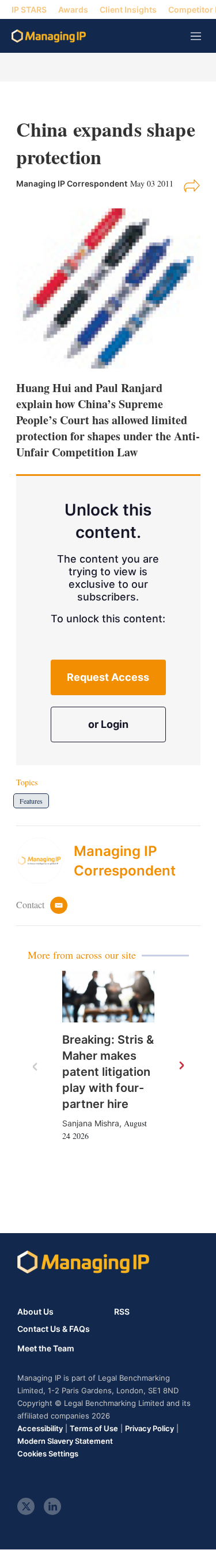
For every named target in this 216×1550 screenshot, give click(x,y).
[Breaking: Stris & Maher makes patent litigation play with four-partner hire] (108, 996)
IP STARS (29, 9)
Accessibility (40, 1428)
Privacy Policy (149, 1428)
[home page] (49, 35)
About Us (35, 1311)
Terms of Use (94, 1428)
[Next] (181, 1066)
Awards (73, 9)
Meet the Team (45, 1348)
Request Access (108, 677)
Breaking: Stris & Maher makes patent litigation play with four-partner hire (108, 1072)
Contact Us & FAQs (53, 1329)
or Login (108, 724)
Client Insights (128, 9)
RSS (122, 1311)
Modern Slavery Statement (65, 1441)
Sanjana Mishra (90, 1123)
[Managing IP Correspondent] (45, 861)
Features (31, 800)
